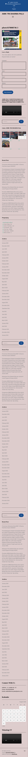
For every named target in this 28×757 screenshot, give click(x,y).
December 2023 (5, 269)
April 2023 (4, 284)
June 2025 (4, 249)
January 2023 (5, 293)
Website (4, 83)
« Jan (3, 726)
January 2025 (5, 257)
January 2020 (5, 323)
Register (14, 9)
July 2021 (4, 311)
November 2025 (5, 246)
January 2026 (5, 243)
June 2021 (4, 314)
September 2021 (6, 308)
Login (14, 5)
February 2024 (5, 263)
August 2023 (5, 278)
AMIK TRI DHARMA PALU (13, 14)
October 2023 (5, 275)
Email (3, 77)
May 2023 (4, 281)
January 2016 (5, 335)
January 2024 (5, 266)
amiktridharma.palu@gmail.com (14, 4)
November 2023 (5, 272)
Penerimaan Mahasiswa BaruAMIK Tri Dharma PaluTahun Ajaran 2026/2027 (13, 165)
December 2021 (5, 305)
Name (3, 71)
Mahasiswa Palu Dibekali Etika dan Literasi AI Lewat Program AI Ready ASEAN (12, 188)
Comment (4, 60)
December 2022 (5, 296)
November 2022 (5, 299)
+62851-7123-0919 (14, 2)
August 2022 (5, 302)
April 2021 (4, 317)
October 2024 (5, 260)
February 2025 (5, 254)
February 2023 (5, 290)
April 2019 (4, 326)
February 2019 (5, 329)
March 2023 (4, 287)
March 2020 (4, 320)
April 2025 (4, 252)
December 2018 (5, 332)
